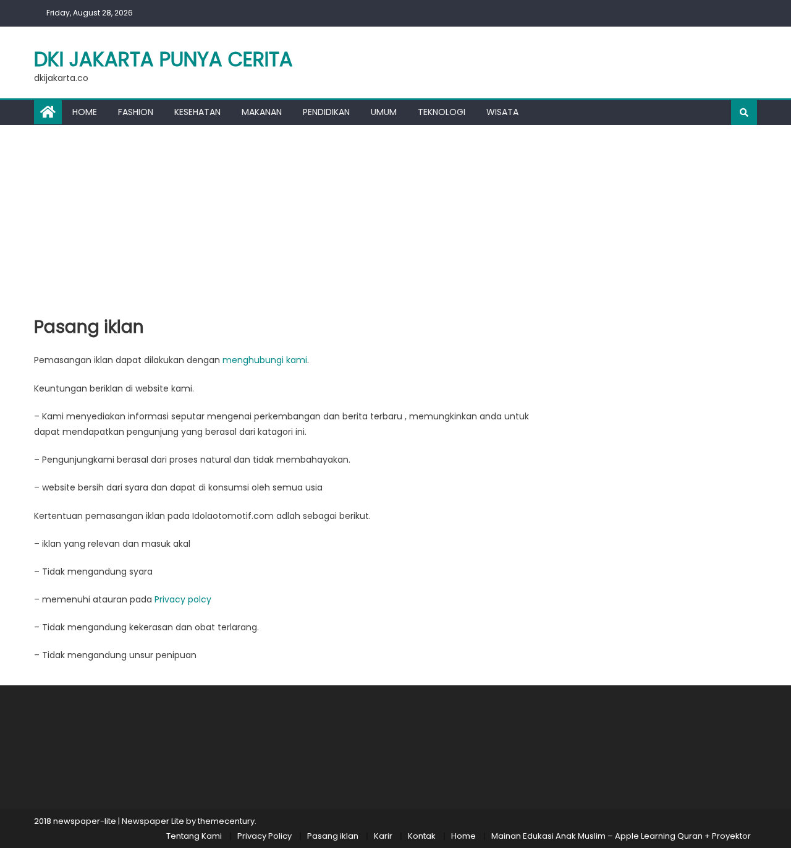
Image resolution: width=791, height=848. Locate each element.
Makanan (262, 112)
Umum (384, 112)
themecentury (226, 821)
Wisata (502, 112)
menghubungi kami (264, 360)
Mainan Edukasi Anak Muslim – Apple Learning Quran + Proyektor (621, 836)
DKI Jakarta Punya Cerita (163, 59)
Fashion (135, 112)
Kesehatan (197, 112)
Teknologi (441, 112)
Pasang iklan (332, 836)
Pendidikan (326, 112)
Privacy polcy (182, 599)
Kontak (422, 836)
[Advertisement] (395, 217)
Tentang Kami (194, 836)
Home (84, 112)
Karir (383, 836)
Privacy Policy (264, 836)
